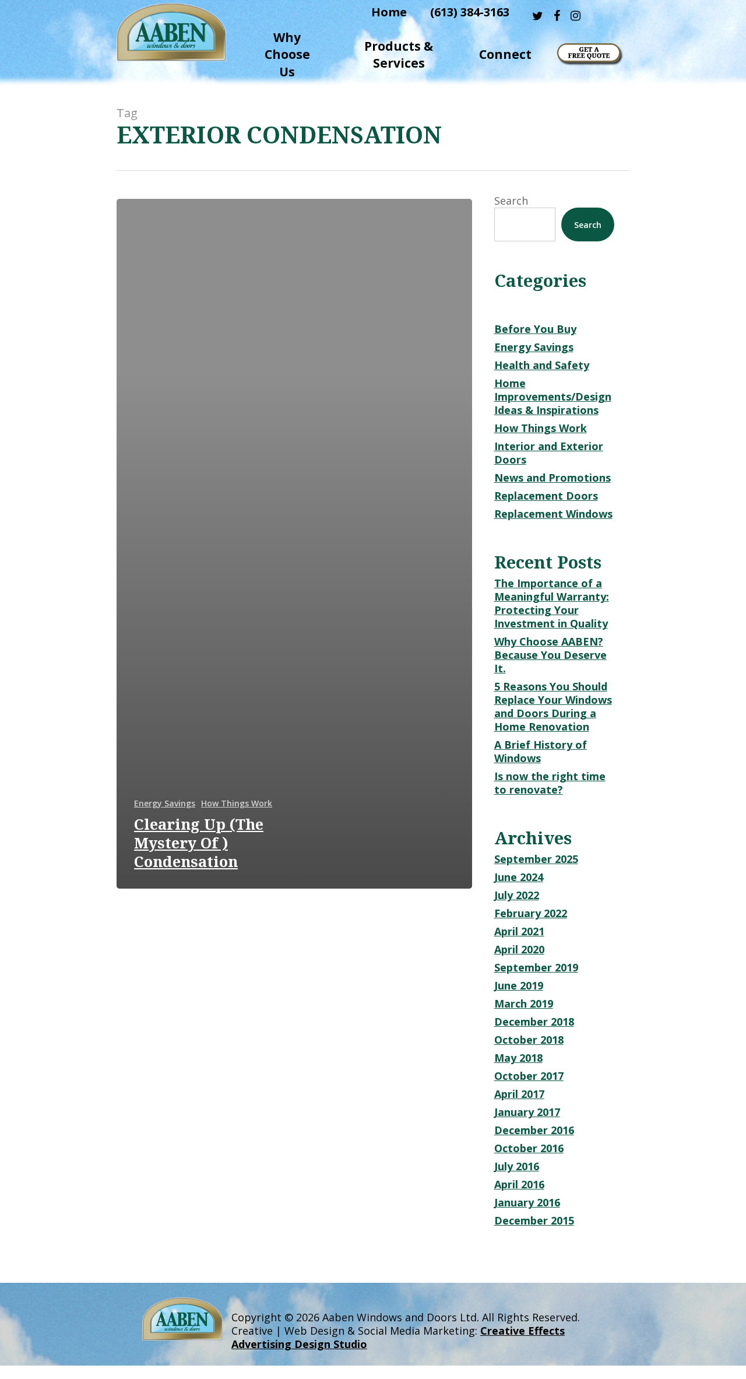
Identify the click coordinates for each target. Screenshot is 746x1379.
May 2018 (518, 1058)
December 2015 (534, 1220)
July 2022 (516, 895)
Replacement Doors (546, 496)
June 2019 (518, 985)
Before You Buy (535, 329)
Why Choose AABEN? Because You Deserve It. (550, 655)
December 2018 (534, 1022)
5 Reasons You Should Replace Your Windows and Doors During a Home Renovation (553, 707)
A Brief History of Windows (540, 751)
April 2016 (519, 1184)
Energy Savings (164, 803)
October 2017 (529, 1076)
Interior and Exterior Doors (548, 453)
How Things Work (236, 803)
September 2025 (536, 859)
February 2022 (530, 913)
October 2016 (529, 1148)
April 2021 (519, 931)
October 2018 (529, 1040)
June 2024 (518, 877)
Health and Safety (541, 365)
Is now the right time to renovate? (550, 783)
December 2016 (534, 1130)
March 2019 (523, 1003)
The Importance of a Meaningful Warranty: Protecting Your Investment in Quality (551, 603)
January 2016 (527, 1202)
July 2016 (516, 1166)
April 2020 (519, 949)
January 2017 (527, 1112)
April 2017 (519, 1094)
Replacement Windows (553, 514)
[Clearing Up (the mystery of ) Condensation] (294, 544)
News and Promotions (552, 478)
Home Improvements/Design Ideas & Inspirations (552, 397)
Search (511, 201)
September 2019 (536, 967)
